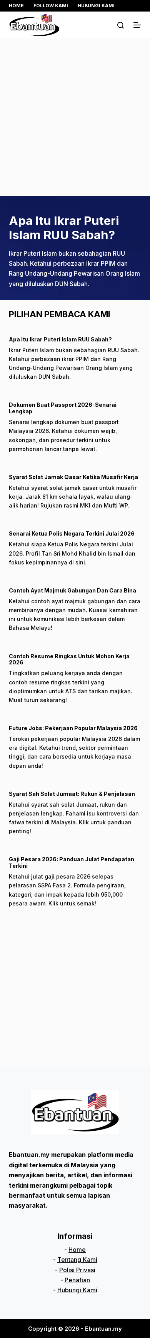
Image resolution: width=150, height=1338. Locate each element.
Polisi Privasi (77, 1270)
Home (16, 5)
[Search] (120, 25)
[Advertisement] (75, 117)
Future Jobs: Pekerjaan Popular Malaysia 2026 (73, 728)
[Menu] (137, 25)
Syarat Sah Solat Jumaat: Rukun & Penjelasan (72, 793)
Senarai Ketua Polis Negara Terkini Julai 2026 (72, 533)
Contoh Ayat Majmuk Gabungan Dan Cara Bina (72, 590)
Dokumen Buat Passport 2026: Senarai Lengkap (63, 407)
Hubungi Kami (96, 5)
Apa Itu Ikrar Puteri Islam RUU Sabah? (64, 227)
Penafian (77, 1280)
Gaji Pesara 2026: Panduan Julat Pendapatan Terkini (71, 862)
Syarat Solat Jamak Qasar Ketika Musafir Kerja (73, 477)
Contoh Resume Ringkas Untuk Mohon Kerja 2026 (69, 659)
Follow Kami (50, 5)
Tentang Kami (77, 1259)
